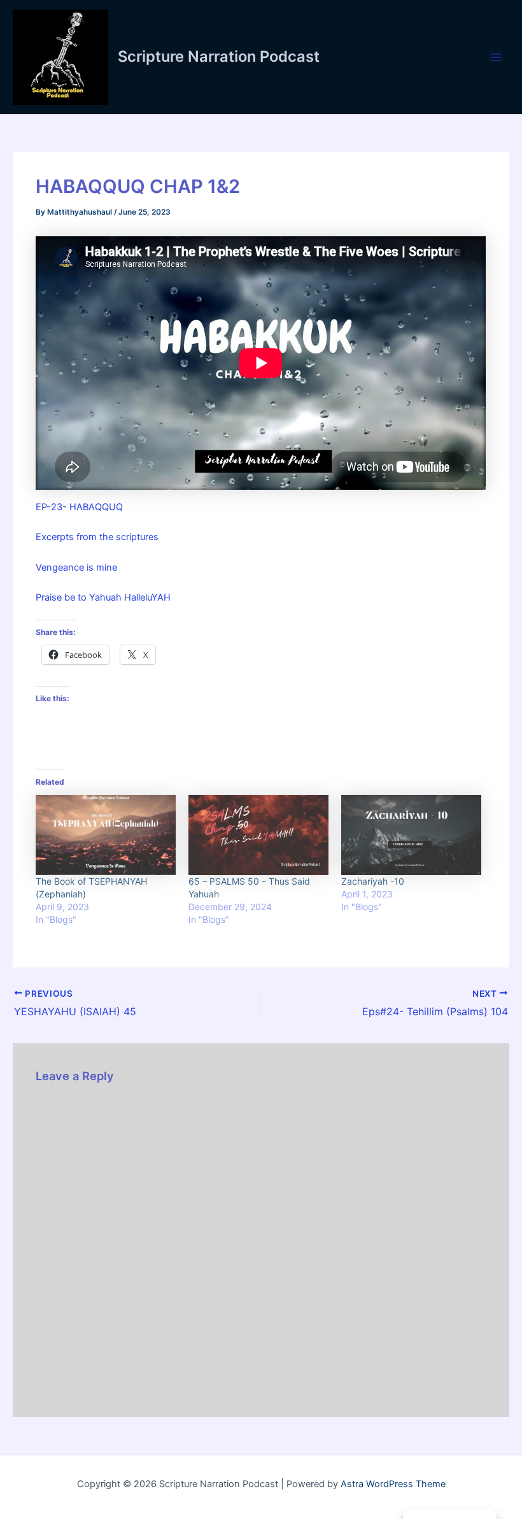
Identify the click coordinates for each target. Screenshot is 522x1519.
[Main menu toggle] (496, 57)
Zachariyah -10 (372, 881)
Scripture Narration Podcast (219, 56)
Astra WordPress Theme (393, 1484)
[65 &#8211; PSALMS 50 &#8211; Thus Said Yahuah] (258, 835)
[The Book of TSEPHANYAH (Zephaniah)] (106, 835)
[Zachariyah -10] (411, 835)
